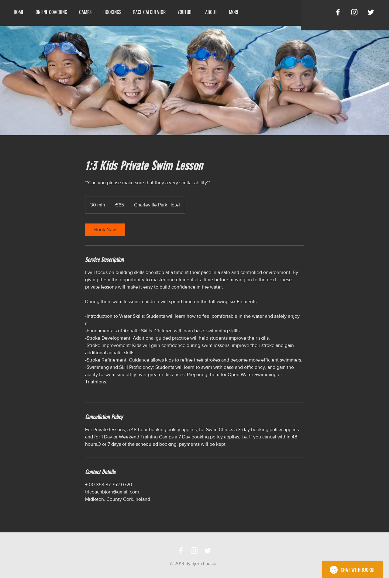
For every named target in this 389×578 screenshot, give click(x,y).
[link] (105, 229)
